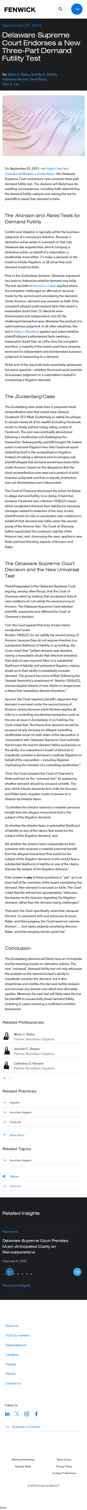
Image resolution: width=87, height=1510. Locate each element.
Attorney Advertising (23, 1459)
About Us (12, 1326)
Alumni (10, 1374)
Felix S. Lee (10, 84)
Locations (12, 1355)
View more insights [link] (16, 1285)
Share (14, 1176)
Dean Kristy (38, 79)
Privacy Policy (64, 1466)
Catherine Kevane (15, 79)
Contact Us (13, 1383)
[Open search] (60, 9)
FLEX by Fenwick (17, 1335)
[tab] (4, 1078)
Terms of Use (64, 1459)
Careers (11, 1364)
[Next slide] (77, 1272)
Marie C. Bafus (18, 74)
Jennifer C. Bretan (44, 74)
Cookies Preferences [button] (64, 1473)
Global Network (16, 1345)
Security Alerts (23, 1466)
